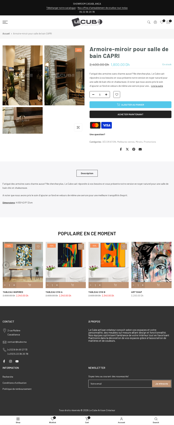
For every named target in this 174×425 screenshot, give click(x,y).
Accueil (6, 33)
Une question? (97, 134)
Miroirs (139, 141)
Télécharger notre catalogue (61, 7)
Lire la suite (157, 85)
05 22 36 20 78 (87, 11)
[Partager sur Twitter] (127, 149)
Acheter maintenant (130, 114)
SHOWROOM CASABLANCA (87, 3)
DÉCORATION (109, 141)
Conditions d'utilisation (15, 382)
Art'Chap (136, 292)
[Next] (168, 265)
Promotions (150, 141)
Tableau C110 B (96, 292)
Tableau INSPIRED (13, 292)
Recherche (8, 376)
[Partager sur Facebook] (120, 149)
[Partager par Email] (140, 149)
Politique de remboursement (17, 388)
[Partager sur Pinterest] (133, 149)
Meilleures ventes (126, 141)
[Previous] (6, 265)
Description (87, 173)
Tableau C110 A (53, 292)
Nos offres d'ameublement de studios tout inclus (103, 7)
